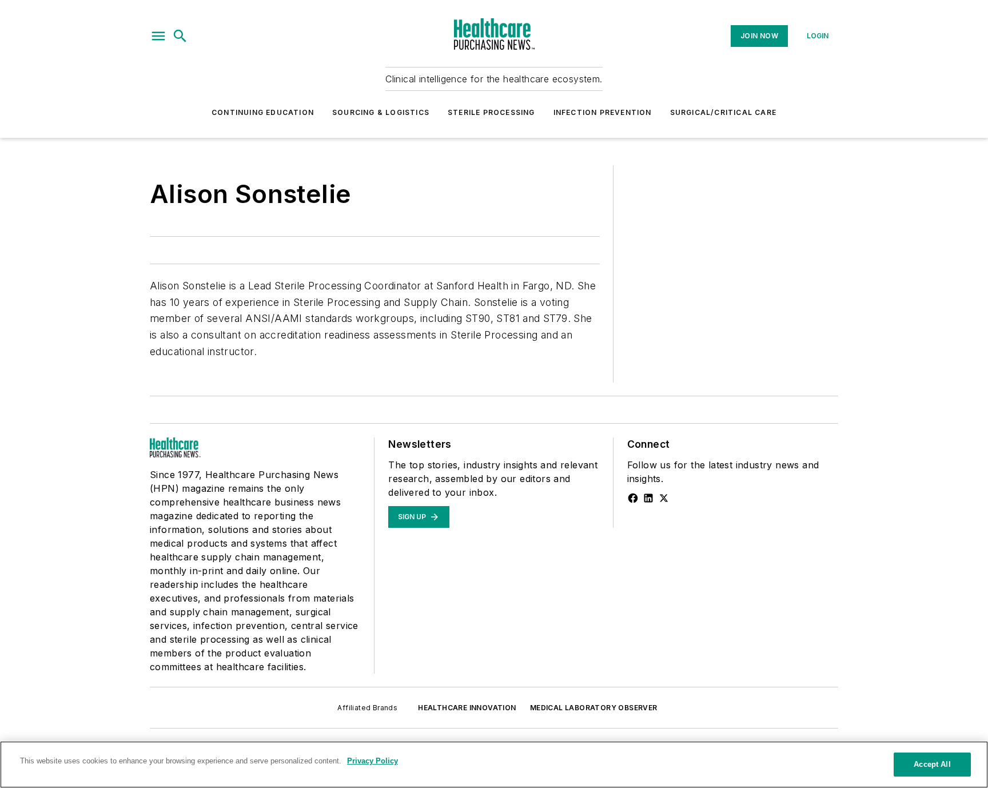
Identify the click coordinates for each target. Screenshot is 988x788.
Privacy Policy (372, 761)
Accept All (932, 764)
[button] (158, 36)
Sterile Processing (491, 112)
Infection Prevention (602, 112)
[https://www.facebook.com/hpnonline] (633, 498)
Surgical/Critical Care (723, 112)
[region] (494, 764)
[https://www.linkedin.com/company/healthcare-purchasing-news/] (648, 498)
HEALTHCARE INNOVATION (467, 707)
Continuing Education (263, 112)
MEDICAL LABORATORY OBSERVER (594, 707)
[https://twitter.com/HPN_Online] (664, 498)
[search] (180, 36)
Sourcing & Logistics (380, 112)
